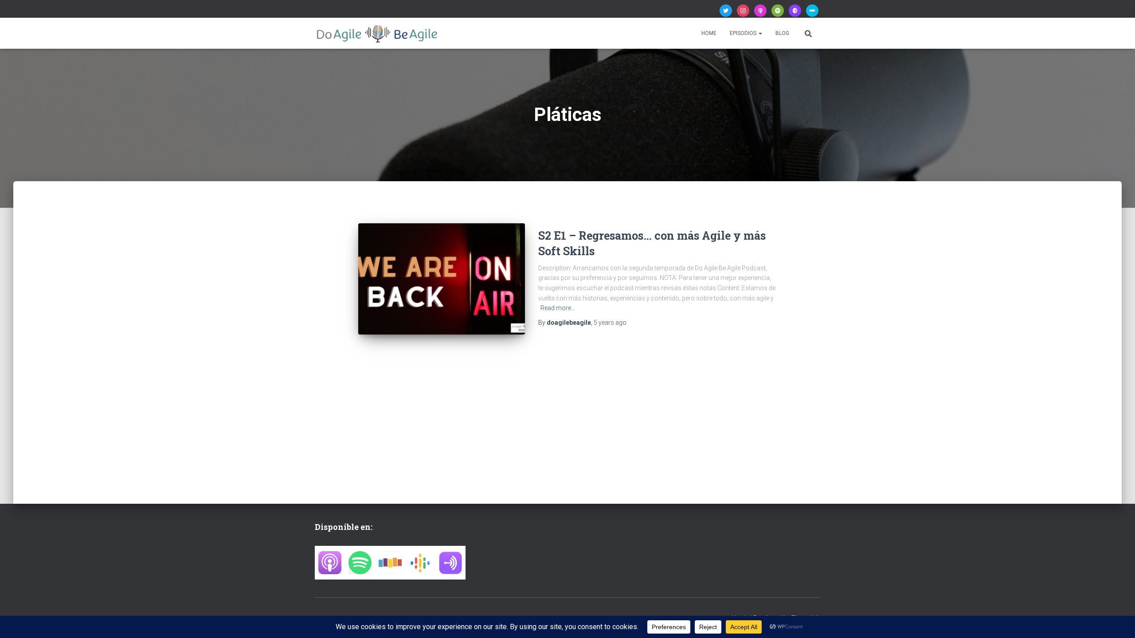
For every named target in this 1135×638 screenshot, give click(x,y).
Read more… (557, 307)
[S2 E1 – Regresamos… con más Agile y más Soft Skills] (441, 279)
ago (610, 322)
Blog (782, 33)
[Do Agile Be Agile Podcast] (377, 33)
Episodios (744, 33)
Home (708, 33)
